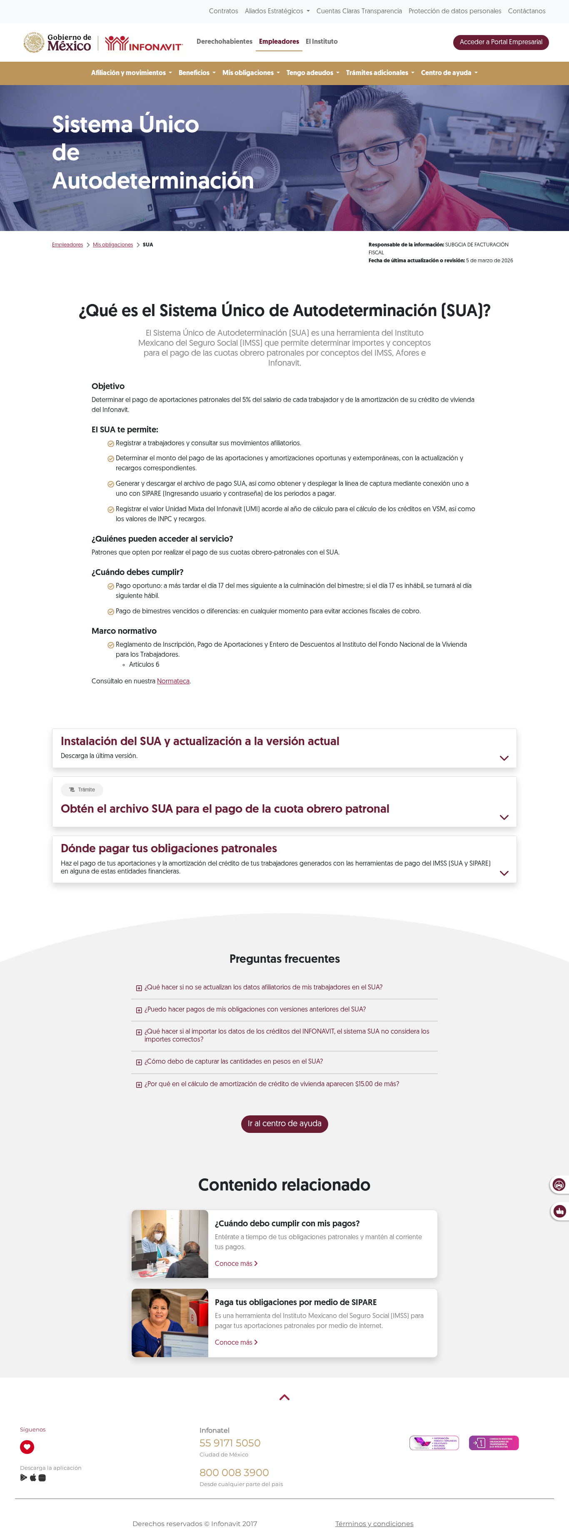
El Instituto (322, 42)
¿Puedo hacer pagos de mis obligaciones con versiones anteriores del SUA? (255, 1010)
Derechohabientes (224, 42)
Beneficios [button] (195, 73)
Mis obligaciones (113, 245)
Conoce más (234, 1264)
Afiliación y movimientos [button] (129, 73)
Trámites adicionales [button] (377, 73)
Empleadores (279, 42)
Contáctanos (527, 11)
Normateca (173, 681)
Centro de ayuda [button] (447, 73)
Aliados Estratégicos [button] (275, 11)
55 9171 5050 (230, 1443)
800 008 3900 (234, 1472)
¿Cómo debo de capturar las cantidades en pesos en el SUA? (234, 1062)
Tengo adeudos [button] (310, 73)
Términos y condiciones (374, 1524)
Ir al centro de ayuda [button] (285, 1124)
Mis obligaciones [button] (248, 73)
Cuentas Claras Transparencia (359, 11)
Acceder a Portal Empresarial (501, 42)
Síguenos (32, 1429)
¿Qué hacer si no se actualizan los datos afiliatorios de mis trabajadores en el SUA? (263, 987)
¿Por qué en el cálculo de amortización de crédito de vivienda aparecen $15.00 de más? (272, 1084)
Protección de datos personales (455, 11)
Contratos (223, 11)
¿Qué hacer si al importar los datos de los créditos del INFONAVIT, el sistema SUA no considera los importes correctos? (287, 1036)
